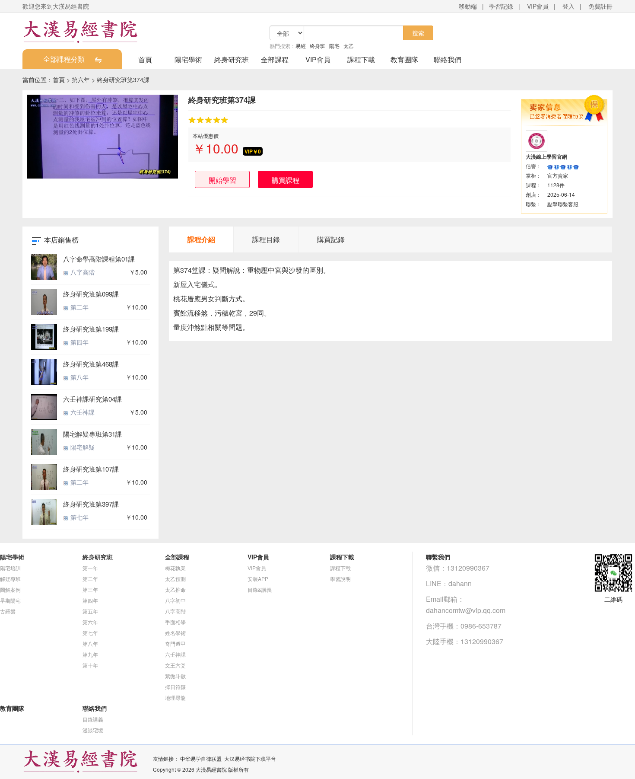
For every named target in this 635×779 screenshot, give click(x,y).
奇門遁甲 (175, 643)
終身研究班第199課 (91, 328)
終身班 (317, 45)
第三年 (90, 589)
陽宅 (334, 45)
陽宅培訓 (10, 567)
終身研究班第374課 (123, 79)
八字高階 (82, 272)
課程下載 (361, 59)
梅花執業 (175, 567)
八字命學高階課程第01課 (99, 258)
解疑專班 (10, 578)
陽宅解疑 (82, 447)
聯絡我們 (447, 59)
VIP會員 (538, 6)
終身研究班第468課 (91, 363)
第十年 (90, 665)
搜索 (418, 33)
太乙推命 (175, 589)
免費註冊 (600, 6)
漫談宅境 (93, 730)
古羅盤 (8, 611)
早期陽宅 (10, 600)
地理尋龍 (175, 697)
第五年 (90, 611)
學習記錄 (501, 6)
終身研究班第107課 (91, 468)
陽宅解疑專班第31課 (92, 433)
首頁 (145, 59)
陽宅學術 (188, 59)
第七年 (79, 517)
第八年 (79, 377)
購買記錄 (331, 239)
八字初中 (175, 600)
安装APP (258, 578)
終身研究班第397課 (91, 503)
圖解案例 (10, 589)
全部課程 (275, 59)
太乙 (348, 45)
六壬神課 (82, 412)
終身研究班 (231, 59)
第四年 (79, 342)
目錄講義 (93, 719)
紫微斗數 (175, 676)
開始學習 (222, 180)
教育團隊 (404, 59)
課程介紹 (201, 239)
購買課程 (285, 180)
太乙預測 (175, 578)
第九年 (90, 654)
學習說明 (340, 578)
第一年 (90, 567)
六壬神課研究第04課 (92, 398)
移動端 (468, 6)
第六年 (81, 79)
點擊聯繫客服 (562, 204)
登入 (568, 6)
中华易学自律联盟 (201, 758)
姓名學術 (175, 632)
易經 (300, 45)
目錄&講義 (260, 589)
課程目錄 (266, 239)
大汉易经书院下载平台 (250, 758)
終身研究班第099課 (91, 293)
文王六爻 (175, 665)
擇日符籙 (175, 686)
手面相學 (175, 622)
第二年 (79, 307)
